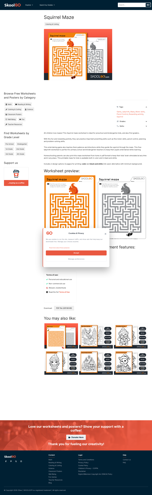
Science (51, 468)
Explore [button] (28, 5)
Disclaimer (82, 471)
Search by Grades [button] (46, 5)
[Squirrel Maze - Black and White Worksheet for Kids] (122, 208)
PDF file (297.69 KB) (64, 308)
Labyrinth (126, 112)
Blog (50, 483)
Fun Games (53, 477)
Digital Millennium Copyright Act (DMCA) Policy (95, 474)
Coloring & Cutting (52, 24)
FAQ (124, 462)
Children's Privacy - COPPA (88, 468)
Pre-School (10, 144)
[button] (105, 234)
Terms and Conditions (86, 460)
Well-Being (52, 474)
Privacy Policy (83, 462)
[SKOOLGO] (13, 5)
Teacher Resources (55, 480)
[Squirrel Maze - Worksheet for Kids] (69, 208)
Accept (76, 253)
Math (50, 460)
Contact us (127, 460)
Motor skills (140, 112)
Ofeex (20, 490)
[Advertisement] (132, 62)
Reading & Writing (55, 462)
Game (119, 112)
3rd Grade (9, 154)
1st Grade (9, 149)
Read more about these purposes (59, 248)
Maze (132, 112)
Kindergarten (22, 144)
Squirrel (120, 117)
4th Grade (20, 154)
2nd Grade (20, 149)
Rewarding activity (136, 114)
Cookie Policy (83, 465)
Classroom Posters (55, 471)
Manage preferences (76, 259)
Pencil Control (122, 114)
